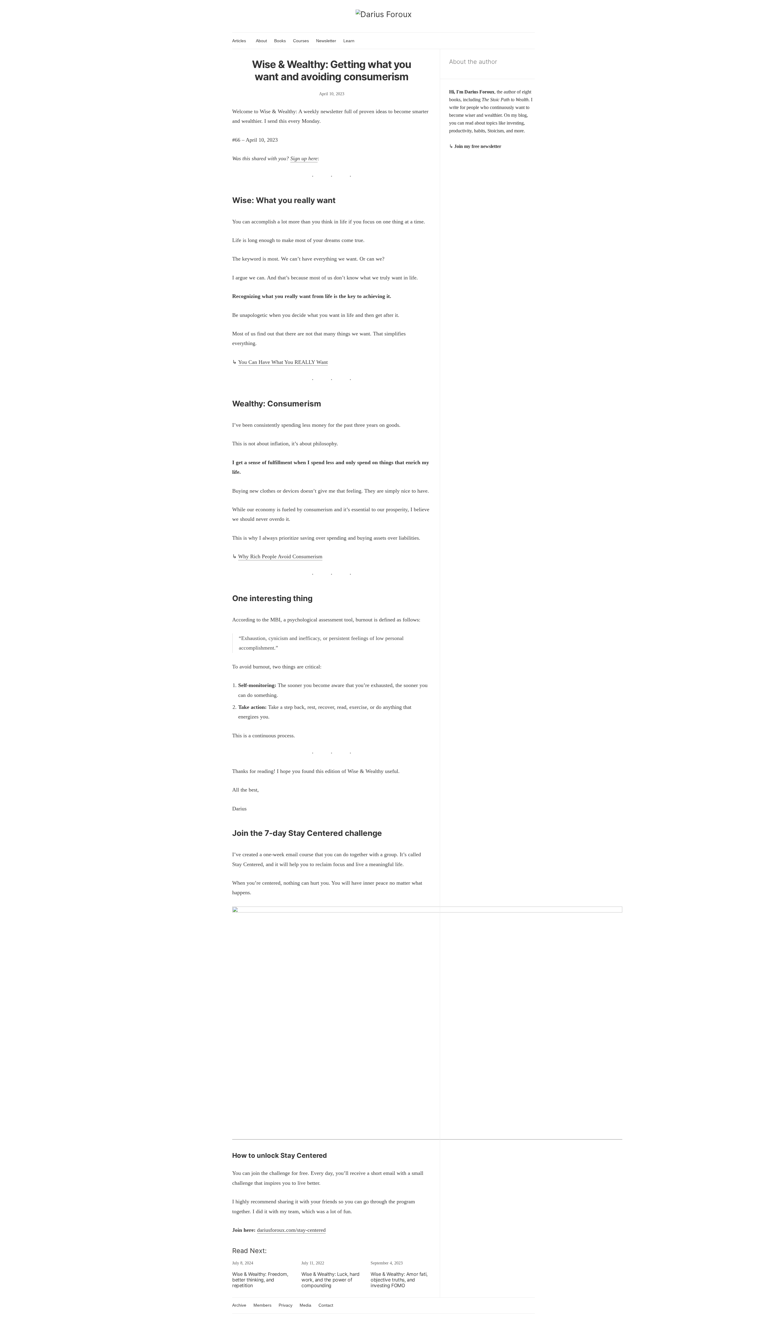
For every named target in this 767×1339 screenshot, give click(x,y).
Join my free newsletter (477, 146)
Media (305, 1305)
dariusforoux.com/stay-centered (291, 1230)
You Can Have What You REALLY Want (283, 362)
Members (262, 1305)
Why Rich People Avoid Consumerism (280, 556)
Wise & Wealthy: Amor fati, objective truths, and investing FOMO (399, 1279)
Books (280, 40)
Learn (348, 40)
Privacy (285, 1305)
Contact (325, 1305)
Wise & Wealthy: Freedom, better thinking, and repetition (260, 1279)
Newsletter (326, 40)
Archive (239, 1305)
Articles (239, 40)
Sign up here (304, 158)
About (261, 40)
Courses (301, 40)
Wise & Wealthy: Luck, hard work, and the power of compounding (330, 1279)
